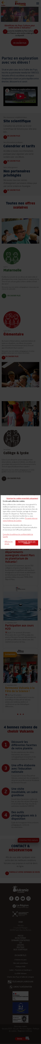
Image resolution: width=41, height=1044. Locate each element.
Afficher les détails (9, 543)
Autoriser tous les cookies (26, 542)
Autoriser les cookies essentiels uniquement (22, 498)
